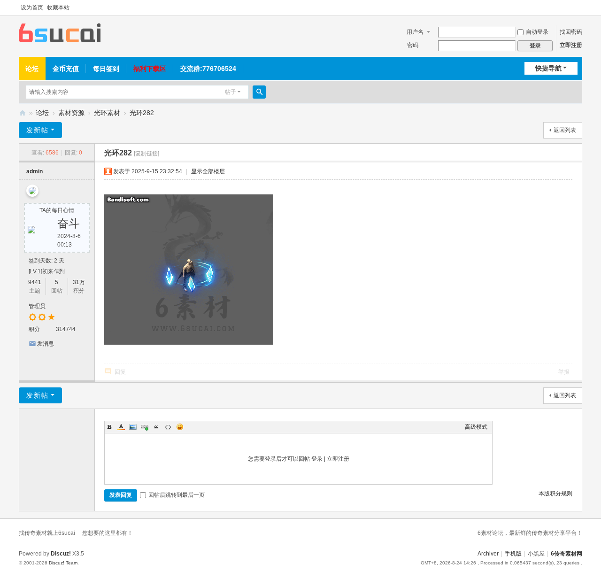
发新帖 (37, 130)
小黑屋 (536, 553)
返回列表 (565, 130)
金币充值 (66, 68)
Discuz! (61, 553)
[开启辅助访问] (580, 8)
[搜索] (259, 92)
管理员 (37, 306)
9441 (34, 282)
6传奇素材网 (566, 553)
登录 (317, 458)
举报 (564, 372)
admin (34, 171)
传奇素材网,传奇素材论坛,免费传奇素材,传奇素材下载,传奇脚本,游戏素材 (22, 113)
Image (133, 427)
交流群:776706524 (208, 68)
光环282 (142, 112)
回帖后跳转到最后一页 (176, 495)
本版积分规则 (555, 493)
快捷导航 (548, 68)
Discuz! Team (63, 562)
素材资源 (71, 112)
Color (121, 427)
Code (168, 427)
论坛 (32, 68)
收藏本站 (58, 7)
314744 (66, 329)
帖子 (230, 92)
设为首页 (32, 7)
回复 (120, 372)
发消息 (45, 343)
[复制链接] (146, 153)
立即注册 (571, 45)
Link (144, 427)
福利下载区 (149, 68)
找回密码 (571, 32)
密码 (412, 45)
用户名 (415, 32)
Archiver (488, 553)
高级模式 (476, 427)
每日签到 (106, 68)
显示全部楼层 (208, 171)
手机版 (513, 553)
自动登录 (537, 32)
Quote (156, 427)
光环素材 (107, 112)
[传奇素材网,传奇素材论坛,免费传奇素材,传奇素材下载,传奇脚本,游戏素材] (59, 32)
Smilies (180, 427)
